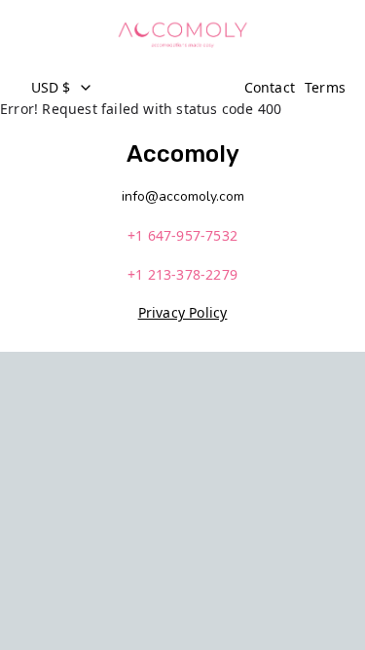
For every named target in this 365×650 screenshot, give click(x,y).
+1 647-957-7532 (182, 235)
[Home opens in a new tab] (182, 34)
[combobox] (127, 87)
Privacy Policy (183, 312)
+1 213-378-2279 (182, 274)
